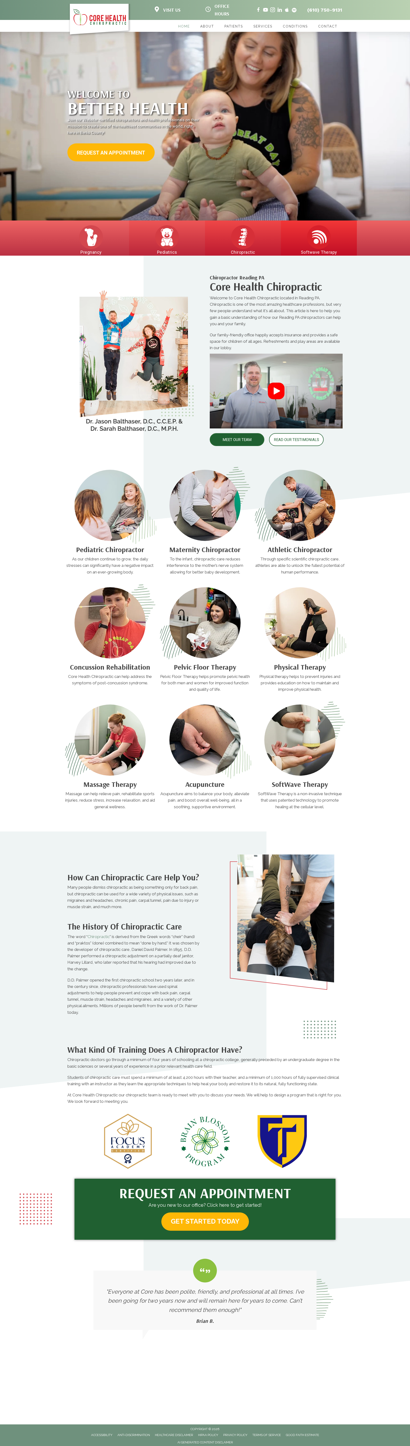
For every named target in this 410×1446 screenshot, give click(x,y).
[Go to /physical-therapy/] (300, 679)
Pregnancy (91, 252)
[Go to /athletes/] (300, 562)
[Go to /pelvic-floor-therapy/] (205, 679)
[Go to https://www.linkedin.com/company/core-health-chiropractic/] (279, 10)
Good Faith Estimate (302, 1435)
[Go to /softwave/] (300, 796)
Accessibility (101, 1435)
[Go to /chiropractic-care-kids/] (110, 562)
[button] (111, 152)
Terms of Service (266, 1435)
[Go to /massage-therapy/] (110, 796)
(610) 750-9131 (324, 10)
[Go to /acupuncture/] (205, 796)
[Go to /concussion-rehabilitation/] (110, 676)
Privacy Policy (235, 1435)
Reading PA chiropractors (302, 317)
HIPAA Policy (208, 1435)
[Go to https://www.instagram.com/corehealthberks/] (272, 10)
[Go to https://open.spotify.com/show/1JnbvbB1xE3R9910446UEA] (294, 10)
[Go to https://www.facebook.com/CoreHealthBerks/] (258, 10)
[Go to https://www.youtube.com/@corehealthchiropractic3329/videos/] (265, 10)
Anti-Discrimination (133, 1435)
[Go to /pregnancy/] (205, 562)
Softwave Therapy (319, 252)
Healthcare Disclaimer (174, 1435)
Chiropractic (243, 252)
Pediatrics (167, 252)
